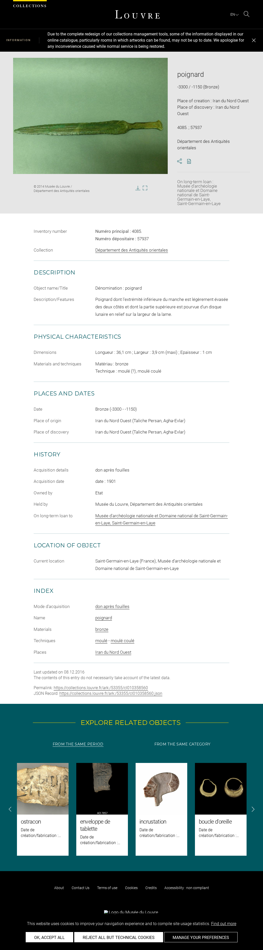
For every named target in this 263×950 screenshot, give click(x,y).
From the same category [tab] (182, 744)
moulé (101, 640)
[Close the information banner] (254, 40)
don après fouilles (112, 606)
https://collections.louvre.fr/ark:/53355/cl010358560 (101, 687)
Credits (151, 888)
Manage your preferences (201, 937)
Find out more (223, 923)
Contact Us (80, 888)
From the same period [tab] (78, 744)
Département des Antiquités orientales (131, 250)
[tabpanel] (131, 809)
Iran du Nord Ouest (113, 652)
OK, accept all (49, 937)
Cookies (131, 888)
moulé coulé (122, 640)
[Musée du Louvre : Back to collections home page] (137, 14)
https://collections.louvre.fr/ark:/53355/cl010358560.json (110, 693)
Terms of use (107, 888)
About (59, 888)
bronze (101, 629)
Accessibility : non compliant (186, 888)
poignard (103, 617)
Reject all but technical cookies (119, 937)
